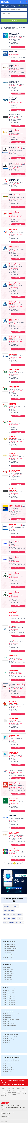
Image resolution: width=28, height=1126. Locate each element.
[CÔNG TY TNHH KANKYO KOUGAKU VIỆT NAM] (5, 613)
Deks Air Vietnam (13, 53)
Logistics (20, 918)
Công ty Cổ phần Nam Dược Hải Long (16, 802)
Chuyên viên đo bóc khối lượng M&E (11, 302)
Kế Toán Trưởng (13, 51)
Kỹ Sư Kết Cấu (12, 626)
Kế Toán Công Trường (12, 525)
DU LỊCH (9, 1097)
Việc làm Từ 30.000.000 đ (9, 1002)
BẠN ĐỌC (24, 1091)
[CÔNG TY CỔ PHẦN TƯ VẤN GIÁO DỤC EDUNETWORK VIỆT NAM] (5, 181)
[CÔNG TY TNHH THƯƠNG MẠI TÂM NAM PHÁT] (5, 704)
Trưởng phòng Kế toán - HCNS (13, 611)
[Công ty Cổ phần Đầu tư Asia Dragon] (5, 132)
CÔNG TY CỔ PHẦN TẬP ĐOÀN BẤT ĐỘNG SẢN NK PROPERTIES (17, 68)
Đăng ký (19, 5)
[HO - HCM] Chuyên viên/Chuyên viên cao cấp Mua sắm (12, 684)
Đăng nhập (24, 5)
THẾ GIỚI (4, 1093)
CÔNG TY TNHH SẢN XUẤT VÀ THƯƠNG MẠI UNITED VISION (15, 116)
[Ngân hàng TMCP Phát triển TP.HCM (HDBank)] (5, 686)
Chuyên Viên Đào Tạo (11, 319)
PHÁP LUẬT (3, 1095)
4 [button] (17, 863)
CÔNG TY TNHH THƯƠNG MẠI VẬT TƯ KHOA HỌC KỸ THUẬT (16, 197)
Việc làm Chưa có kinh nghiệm (10, 1062)
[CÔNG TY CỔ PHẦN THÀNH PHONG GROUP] (5, 439)
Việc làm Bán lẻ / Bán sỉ (8, 950)
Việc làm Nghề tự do (7, 1040)
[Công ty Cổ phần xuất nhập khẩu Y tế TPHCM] (5, 818)
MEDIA (3, 1088)
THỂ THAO (19, 1088)
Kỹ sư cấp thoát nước (9, 914)
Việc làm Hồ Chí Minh (8, 969)
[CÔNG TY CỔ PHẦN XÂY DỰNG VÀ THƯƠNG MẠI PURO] (5, 834)
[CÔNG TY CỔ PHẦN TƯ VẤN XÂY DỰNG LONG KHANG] (5, 628)
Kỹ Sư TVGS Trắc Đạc (13, 420)
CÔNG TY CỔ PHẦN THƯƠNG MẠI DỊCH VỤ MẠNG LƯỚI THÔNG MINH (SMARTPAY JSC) (17, 36)
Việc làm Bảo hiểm (7, 952)
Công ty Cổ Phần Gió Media (15, 738)
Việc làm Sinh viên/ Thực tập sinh (11, 1013)
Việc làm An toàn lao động (9, 946)
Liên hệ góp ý (4, 1121)
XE (8, 1094)
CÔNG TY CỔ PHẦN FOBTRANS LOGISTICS (16, 232)
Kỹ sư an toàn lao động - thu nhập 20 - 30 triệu (11, 783)
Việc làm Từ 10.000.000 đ (9, 996)
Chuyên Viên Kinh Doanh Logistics (11, 506)
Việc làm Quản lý (7, 1021)
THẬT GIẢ (24, 1093)
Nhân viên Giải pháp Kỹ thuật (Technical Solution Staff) (14, 81)
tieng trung (6, 918)
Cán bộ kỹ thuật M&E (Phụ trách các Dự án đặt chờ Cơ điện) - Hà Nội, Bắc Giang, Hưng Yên (11, 264)
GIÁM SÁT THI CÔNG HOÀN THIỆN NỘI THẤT (11, 573)
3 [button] (14, 863)
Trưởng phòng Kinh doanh (14, 656)
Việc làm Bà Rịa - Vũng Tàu (9, 973)
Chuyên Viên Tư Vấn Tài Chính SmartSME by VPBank (14, 33)
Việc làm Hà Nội (7, 967)
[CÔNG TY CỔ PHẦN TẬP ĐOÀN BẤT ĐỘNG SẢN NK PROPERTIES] (5, 67)
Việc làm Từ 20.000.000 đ (9, 1000)
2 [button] (11, 863)
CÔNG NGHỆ (8, 1092)
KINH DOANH (8, 1089)
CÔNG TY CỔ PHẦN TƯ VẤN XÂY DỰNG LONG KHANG (16, 628)
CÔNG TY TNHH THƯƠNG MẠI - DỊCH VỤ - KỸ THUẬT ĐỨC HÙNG (16, 215)
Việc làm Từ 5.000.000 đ (8, 992)
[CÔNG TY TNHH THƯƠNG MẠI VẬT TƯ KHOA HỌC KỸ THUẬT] (5, 197)
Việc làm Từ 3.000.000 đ (8, 990)
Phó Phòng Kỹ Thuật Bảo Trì (13, 489)
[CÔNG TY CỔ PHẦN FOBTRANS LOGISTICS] (5, 232)
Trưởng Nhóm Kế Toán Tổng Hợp (13, 752)
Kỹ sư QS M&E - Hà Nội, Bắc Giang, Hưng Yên (11, 283)
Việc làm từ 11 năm (7, 1071)
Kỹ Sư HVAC (12, 769)
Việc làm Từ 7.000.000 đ (8, 994)
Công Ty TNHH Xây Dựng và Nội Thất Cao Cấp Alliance (16, 576)
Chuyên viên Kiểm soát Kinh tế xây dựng (14, 387)
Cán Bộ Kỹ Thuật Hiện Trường (13, 719)
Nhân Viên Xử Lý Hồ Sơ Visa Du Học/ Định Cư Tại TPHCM (14, 180)
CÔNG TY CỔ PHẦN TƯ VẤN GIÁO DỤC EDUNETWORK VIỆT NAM (16, 182)
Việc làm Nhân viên (7, 1017)
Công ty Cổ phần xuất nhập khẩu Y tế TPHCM (17, 818)
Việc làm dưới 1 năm (7, 1064)
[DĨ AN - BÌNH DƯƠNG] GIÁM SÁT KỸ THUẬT (14, 437)
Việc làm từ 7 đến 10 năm (9, 1069)
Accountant (15, 906)
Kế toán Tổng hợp (11, 65)
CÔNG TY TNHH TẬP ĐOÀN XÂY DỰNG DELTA (16, 249)
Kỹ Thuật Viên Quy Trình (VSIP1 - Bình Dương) (11, 541)
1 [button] (8, 863)
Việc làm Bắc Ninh (7, 981)
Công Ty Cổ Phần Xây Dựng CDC (16, 473)
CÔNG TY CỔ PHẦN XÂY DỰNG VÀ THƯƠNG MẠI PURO (16, 835)
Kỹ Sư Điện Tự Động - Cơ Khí (11, 212)
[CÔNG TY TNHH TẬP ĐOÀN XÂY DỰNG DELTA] (5, 248)
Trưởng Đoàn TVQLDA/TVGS (13, 403)
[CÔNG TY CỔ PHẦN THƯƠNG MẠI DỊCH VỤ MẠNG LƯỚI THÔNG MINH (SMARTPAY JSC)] (5, 35)
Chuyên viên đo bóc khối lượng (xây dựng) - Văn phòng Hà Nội (11, 247)
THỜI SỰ (3, 1091)
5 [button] (20, 863)
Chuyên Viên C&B (11, 130)
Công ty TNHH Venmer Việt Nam (16, 355)
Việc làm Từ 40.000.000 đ (9, 1004)
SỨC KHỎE (19, 1093)
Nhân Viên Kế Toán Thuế (14, 736)
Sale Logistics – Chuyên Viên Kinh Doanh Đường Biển (14, 230)
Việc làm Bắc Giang (7, 979)
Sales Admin (6, 906)
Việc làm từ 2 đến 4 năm (8, 1066)
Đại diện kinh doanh (8, 910)
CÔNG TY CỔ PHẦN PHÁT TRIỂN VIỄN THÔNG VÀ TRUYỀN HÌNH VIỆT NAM (16, 852)
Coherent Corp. (12, 544)
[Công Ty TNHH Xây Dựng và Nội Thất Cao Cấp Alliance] (5, 575)
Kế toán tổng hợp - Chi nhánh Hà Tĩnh (14, 849)
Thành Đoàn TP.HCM (5, 1118)
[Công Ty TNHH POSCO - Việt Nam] (5, 83)
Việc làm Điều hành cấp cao (9, 1025)
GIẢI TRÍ (14, 1094)
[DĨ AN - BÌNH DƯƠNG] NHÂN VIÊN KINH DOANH (14, 454)
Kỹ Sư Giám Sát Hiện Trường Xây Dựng (14, 471)
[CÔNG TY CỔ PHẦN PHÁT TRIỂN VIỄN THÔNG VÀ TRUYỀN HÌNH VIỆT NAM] (5, 851)
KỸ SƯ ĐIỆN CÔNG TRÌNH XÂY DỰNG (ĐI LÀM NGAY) (14, 832)
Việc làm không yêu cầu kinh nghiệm (11, 1060)
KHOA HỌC (19, 1091)
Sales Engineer (13, 354)
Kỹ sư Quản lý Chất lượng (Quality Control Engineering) (14, 98)
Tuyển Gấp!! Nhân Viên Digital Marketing (14, 799)
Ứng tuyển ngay (18, 46)
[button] (23, 1)
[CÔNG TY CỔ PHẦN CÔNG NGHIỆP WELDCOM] (5, 785)
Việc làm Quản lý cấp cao (9, 1023)
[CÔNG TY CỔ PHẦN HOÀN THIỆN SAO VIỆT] (5, 721)
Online (13, 918)
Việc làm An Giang (7, 971)
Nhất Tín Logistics (13, 508)
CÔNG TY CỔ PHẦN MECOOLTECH (16, 770)
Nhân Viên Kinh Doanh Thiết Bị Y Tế (11, 195)
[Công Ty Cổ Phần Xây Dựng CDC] (5, 472)
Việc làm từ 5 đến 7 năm (8, 1067)
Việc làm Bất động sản (8, 954)
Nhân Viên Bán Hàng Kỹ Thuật (13, 702)
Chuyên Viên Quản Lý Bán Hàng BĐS (14, 370)
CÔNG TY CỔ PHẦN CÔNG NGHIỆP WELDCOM (16, 786)
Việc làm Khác (6, 1042)
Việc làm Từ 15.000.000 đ (9, 998)
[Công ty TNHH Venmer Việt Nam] (5, 356)
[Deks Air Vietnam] (5, 54)
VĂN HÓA (14, 1092)
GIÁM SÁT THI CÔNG (14, 114)
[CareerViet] (18, 1084)
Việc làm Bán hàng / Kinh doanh (10, 948)
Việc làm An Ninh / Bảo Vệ (9, 944)
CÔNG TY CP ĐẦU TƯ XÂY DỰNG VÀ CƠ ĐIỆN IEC (17, 372)
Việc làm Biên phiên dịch (9, 956)
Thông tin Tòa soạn (5, 1116)
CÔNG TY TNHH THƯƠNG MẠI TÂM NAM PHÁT (16, 705)
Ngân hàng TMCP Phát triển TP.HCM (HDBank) (15, 687)
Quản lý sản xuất (13, 670)
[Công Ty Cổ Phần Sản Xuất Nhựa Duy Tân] (5, 527)
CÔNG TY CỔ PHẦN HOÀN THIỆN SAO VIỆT (16, 721)
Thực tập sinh (20, 922)
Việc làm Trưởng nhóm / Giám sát (11, 1019)
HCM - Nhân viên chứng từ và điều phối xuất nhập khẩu (11, 164)
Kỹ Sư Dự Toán (13, 640)
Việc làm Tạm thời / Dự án (9, 1039)
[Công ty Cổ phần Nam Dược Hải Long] (5, 801)
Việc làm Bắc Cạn (7, 977)
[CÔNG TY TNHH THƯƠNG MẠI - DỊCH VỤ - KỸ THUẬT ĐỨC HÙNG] (5, 214)
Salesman (19, 914)
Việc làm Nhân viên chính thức (10, 1037)
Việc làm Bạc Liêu (7, 975)
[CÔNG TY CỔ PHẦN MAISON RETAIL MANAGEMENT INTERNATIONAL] (5, 150)
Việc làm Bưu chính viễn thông (10, 958)
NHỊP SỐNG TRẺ (14, 1089)
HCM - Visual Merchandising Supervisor (13, 148)
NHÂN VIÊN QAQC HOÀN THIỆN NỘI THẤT (10, 592)
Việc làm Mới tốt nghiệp (8, 1015)
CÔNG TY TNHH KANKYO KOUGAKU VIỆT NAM (14, 614)
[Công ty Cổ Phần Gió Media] (5, 738)
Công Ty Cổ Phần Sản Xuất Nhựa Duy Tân (16, 527)
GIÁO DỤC (24, 1088)
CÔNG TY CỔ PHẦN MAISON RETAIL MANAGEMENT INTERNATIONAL (15, 150)
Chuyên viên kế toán (13, 816)
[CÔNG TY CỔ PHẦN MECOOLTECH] (5, 771)
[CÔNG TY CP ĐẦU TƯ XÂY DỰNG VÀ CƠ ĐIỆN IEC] (5, 372)
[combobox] (14, 9)
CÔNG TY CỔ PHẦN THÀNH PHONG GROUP (17, 440)
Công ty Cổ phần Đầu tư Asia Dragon (15, 133)
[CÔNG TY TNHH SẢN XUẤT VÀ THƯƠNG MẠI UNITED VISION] (5, 117)
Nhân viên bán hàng (8, 922)
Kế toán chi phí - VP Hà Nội (11, 337)
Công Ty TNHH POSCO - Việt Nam (16, 84)
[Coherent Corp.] (5, 543)
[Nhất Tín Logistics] (5, 508)
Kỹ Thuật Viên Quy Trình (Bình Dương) (11, 557)
